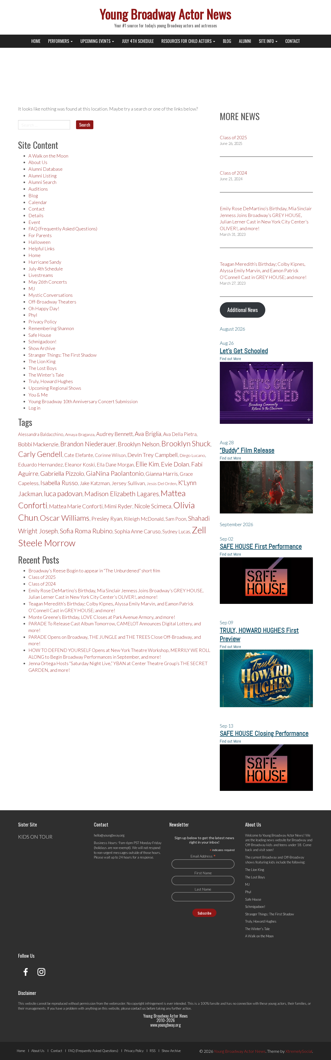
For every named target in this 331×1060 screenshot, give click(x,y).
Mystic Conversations (50, 295)
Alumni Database (45, 169)
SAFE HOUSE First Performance (261, 546)
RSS (152, 1051)
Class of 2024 (42, 584)
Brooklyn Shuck (185, 443)
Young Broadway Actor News (165, 13)
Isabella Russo (59, 482)
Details (35, 215)
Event (34, 222)
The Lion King (42, 361)
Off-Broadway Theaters (52, 302)
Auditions (38, 189)
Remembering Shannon (51, 328)
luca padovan (63, 493)
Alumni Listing (42, 175)
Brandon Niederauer (88, 444)
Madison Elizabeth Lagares (121, 493)
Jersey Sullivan (128, 483)
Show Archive (41, 348)
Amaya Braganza (79, 434)
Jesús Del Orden (161, 483)
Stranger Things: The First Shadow (62, 355)
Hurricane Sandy (44, 262)
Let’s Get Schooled (244, 351)
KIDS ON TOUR (35, 836)
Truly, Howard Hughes (50, 381)
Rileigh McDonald (144, 519)
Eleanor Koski (80, 464)
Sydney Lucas (176, 531)
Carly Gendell (40, 453)
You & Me (38, 395)
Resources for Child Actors (187, 41)
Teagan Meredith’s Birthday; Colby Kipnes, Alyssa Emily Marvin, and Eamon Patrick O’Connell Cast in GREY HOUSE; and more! (263, 270)
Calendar (37, 202)
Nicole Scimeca (152, 506)
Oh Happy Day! (43, 308)
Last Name (203, 889)
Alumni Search (42, 182)
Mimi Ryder (118, 506)
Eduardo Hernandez (40, 464)
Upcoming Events (95, 41)
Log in (34, 408)
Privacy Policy (42, 321)
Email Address (203, 856)
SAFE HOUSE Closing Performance (264, 733)
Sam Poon (176, 519)
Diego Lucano (192, 455)
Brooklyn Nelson (139, 444)
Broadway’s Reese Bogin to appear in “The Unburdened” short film (94, 570)
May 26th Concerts (47, 282)
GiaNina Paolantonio (115, 473)
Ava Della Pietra (180, 434)
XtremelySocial (298, 1051)
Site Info (267, 41)
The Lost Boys (42, 368)
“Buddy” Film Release (247, 450)
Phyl (32, 315)
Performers (59, 41)
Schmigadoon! (42, 341)
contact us (138, 1008)
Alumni (245, 41)
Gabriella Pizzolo (62, 473)
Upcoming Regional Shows (54, 388)
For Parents (40, 235)
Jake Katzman (95, 483)
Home (35, 41)
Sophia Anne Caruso (137, 531)
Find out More (230, 358)
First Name (203, 873)
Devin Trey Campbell (152, 454)
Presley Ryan (106, 518)
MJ (31, 288)
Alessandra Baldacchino (40, 434)
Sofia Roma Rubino (86, 531)
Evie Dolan (175, 464)
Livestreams (40, 275)
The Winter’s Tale (46, 375)
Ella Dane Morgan (115, 464)
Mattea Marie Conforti (76, 506)
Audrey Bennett (114, 434)
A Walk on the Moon (48, 156)
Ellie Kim (147, 464)
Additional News (242, 310)
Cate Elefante (78, 455)
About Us (37, 162)
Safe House (39, 335)
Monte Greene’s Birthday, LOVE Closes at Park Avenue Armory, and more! (101, 617)
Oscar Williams (64, 517)
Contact (292, 41)
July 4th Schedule (138, 41)
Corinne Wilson (110, 455)
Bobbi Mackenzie (38, 444)
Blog (227, 41)
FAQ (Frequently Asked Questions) (62, 228)
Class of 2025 (42, 577)
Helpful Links (41, 248)
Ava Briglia (148, 433)
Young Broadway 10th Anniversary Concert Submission (83, 401)
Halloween (39, 242)
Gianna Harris (162, 473)
